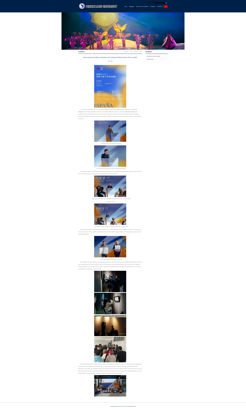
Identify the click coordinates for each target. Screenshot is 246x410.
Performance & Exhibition (142, 6)
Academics (152, 6)
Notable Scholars (150, 59)
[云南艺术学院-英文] (97, 6)
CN (166, 6)
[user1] (82, 111)
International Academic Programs (153, 56)
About (125, 6)
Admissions (160, 6)
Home (131, 51)
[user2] (133, 111)
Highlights (131, 6)
